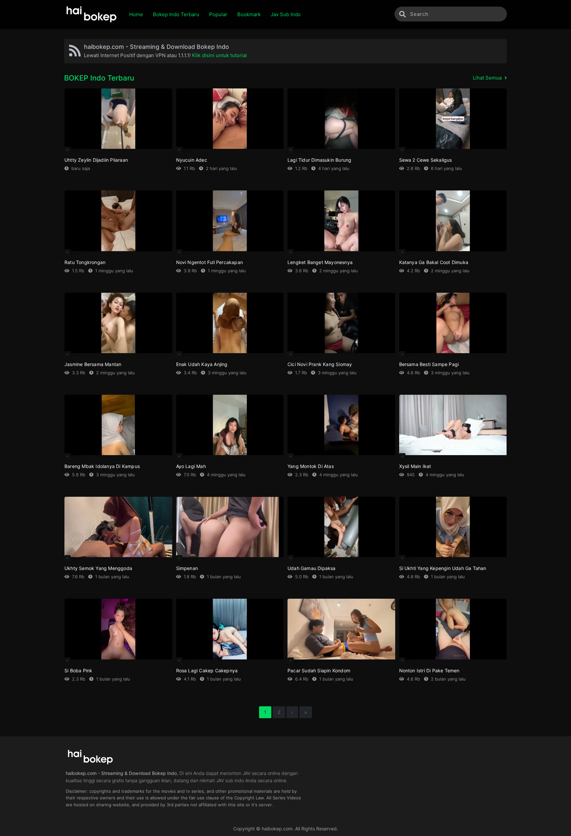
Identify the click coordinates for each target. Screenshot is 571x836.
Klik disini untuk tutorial (219, 55)
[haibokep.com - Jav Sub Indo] (91, 14)
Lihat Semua (488, 78)
